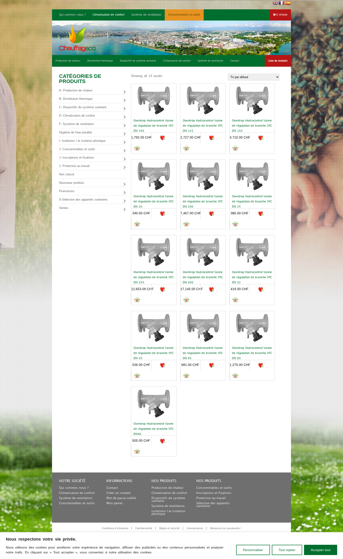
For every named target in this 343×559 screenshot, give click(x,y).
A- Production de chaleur (75, 90)
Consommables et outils (184, 15)
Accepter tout (320, 550)
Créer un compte (118, 493)
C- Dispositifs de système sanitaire (82, 107)
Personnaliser (253, 550)
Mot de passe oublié (121, 498)
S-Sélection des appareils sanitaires (83, 199)
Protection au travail (211, 498)
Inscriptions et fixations (213, 493)
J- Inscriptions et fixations (76, 157)
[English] (276, 2)
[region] (171, 545)
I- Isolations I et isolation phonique (82, 140)
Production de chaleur (167, 487)
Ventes (63, 208)
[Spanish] (288, 2)
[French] (282, 2)
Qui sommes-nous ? (72, 15)
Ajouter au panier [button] (137, 148)
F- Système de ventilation (76, 124)
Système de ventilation (146, 15)
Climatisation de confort (108, 15)
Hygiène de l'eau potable (75, 132)
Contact (112, 487)
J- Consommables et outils (77, 149)
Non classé (66, 174)
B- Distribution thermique (75, 99)
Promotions (66, 191)
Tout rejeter (287, 550)
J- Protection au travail (74, 166)
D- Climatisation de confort (77, 115)
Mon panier (114, 503)
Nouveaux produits (71, 182)
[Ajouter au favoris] (162, 138)
